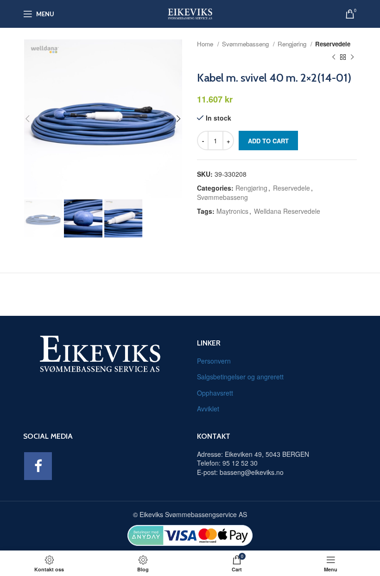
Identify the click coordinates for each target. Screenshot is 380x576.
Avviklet (208, 408)
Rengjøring (293, 43)
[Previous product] (333, 57)
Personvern (214, 360)
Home (206, 43)
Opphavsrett (215, 392)
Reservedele (332, 43)
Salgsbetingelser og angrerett (240, 376)
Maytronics (232, 211)
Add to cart (268, 140)
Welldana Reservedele (287, 211)
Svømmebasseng (246, 43)
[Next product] (352, 57)
